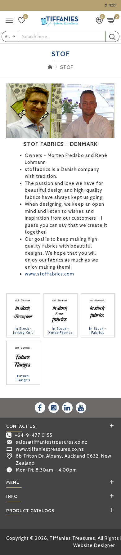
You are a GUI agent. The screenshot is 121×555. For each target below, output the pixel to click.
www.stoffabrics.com (49, 274)
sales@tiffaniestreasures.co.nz (51, 442)
